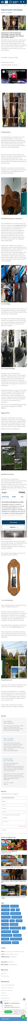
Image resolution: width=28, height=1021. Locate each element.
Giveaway (5, 920)
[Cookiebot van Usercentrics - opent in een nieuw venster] (19, 493)
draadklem (5, 913)
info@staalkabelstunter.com (12, 954)
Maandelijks (14, 924)
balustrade (5, 906)
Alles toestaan (13, 522)
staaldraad (17, 935)
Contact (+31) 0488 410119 (7, 985)
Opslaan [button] (4, 830)
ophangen (5, 928)
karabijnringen (16, 627)
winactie (15, 942)
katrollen (19, 920)
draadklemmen (15, 913)
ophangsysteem (15, 928)
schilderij (15, 931)
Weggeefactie (6, 942)
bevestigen (14, 906)
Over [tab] (22, 496)
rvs (23, 928)
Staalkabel (5, 939)
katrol (12, 920)
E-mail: (4, 808)
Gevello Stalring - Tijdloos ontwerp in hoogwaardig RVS (13, 882)
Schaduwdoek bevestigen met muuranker (11, 867)
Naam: (4, 801)
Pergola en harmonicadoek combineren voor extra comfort (13, 897)
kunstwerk (5, 924)
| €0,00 (6, 1019)
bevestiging (5, 909)
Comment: (5, 817)
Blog (13, 909)
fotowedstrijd (5, 917)
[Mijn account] (21, 2)
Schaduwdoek (6, 931)
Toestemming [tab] (5, 496)
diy (18, 909)
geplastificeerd (16, 917)
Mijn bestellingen (5, 976)
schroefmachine (6, 935)
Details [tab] (14, 496)
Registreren (4, 973)
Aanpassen (13, 527)
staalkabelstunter (16, 939)
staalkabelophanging (21, 225)
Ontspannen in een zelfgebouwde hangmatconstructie (9, 852)
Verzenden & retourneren (7, 987)
